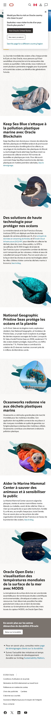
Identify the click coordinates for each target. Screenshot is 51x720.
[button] (5, 4)
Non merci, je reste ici (16, 37)
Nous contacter (8, 704)
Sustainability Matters (34, 658)
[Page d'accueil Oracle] (11, 5)
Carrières (24, 691)
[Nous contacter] (46, 4)
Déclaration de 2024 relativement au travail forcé (20, 683)
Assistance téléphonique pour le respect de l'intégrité (22, 700)
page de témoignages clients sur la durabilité (25, 647)
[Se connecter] (40, 4)
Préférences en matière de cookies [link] (15, 687)
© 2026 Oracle (8, 675)
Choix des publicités (10, 691)
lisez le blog (16, 263)
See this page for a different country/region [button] (25, 43)
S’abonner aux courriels (11, 695)
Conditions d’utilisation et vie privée (16, 679)
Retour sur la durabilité (13, 632)
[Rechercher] (29, 4)
